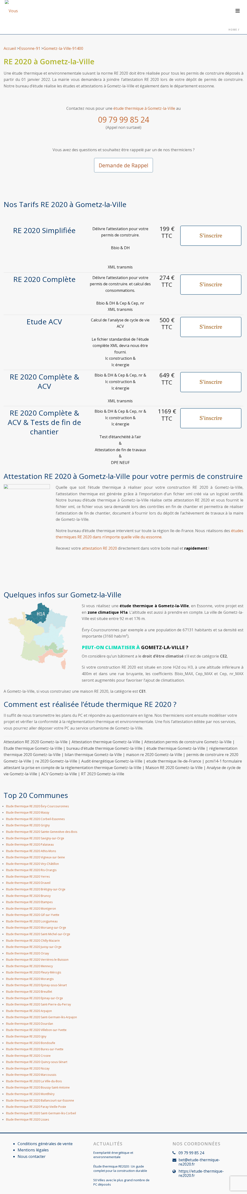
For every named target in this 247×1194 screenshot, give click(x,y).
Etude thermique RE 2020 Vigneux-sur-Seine (35, 857)
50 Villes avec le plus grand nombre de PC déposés (121, 1182)
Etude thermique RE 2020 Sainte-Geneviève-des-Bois (41, 832)
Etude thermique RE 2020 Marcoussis (31, 1075)
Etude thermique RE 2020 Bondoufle (30, 1043)
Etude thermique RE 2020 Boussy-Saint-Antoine (38, 1087)
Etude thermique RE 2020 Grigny (28, 825)
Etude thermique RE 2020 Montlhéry (30, 1094)
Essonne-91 (29, 48)
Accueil (10, 48)
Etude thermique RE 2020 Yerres (28, 876)
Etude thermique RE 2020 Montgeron (31, 909)
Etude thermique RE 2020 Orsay (27, 953)
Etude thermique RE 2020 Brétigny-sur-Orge (35, 889)
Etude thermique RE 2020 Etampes (29, 902)
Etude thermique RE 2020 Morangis (30, 979)
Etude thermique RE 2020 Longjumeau (32, 921)
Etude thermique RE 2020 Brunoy (28, 896)
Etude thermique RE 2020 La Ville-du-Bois (34, 1081)
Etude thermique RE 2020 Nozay (27, 1068)
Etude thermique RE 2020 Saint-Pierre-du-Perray (38, 1004)
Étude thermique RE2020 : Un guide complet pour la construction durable (120, 1168)
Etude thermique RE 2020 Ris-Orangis (31, 870)
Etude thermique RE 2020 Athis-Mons (31, 851)
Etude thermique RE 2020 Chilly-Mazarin (33, 941)
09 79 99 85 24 (123, 119)
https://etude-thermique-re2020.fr (201, 1173)
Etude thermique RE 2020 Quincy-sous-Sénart (36, 1062)
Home (232, 29)
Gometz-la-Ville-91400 (63, 48)
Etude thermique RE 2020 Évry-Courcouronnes (37, 806)
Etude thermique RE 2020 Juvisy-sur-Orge (34, 947)
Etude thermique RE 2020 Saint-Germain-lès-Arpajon (41, 1017)
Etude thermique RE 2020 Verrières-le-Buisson (37, 960)
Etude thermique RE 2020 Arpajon (29, 1011)
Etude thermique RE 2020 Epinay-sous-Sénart (36, 985)
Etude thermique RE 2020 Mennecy (29, 966)
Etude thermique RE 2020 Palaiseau (30, 844)
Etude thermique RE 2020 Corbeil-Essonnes (35, 819)
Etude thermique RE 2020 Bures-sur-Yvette (34, 1049)
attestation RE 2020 (99, 548)
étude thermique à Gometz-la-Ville (144, 108)
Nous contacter (32, 1156)
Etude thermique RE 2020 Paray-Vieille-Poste (36, 1107)
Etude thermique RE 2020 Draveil (28, 883)
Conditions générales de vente (45, 1143)
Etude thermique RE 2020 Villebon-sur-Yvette (36, 1030)
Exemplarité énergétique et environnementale (113, 1154)
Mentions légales (33, 1150)
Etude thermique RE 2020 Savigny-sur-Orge (35, 838)
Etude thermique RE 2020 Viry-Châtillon (32, 864)
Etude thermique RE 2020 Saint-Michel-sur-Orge (38, 934)
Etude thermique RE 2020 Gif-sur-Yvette (32, 915)
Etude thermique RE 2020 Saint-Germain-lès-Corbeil (41, 1113)
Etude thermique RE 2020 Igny (26, 1036)
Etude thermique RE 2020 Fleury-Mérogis (33, 972)
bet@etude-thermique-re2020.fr (199, 1162)
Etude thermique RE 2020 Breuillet (29, 992)
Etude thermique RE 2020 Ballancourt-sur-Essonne (40, 1100)
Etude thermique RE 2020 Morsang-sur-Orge (36, 928)
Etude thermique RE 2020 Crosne (28, 1056)
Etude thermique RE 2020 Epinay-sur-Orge (34, 998)
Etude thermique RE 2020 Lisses (27, 1119)
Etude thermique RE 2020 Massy (27, 812)
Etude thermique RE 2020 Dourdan (29, 1024)
